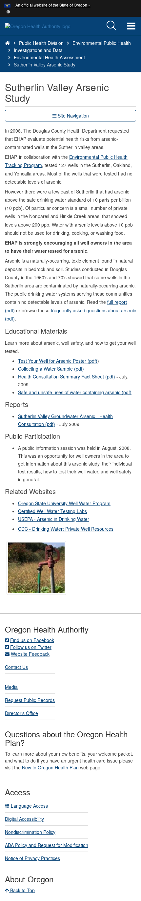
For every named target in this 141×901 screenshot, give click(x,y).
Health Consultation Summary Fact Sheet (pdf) (66, 376)
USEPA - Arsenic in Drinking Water (53, 519)
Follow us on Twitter (30, 647)
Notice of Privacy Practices (32, 858)
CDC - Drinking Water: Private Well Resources (65, 528)
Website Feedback (30, 654)
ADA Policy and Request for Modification (46, 845)
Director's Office (21, 713)
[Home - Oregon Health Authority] (7, 43)
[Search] (111, 26)
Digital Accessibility (24, 819)
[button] (8, 11)
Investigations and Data (38, 50)
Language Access (29, 805)
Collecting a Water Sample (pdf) (51, 368)
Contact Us (16, 667)
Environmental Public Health (101, 43)
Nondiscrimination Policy (30, 832)
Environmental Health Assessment (49, 57)
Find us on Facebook (32, 640)
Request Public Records (30, 700)
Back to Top (22, 890)
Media (11, 687)
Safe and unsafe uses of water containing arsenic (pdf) (74, 392)
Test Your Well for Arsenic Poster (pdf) (57, 361)
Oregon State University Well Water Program (64, 503)
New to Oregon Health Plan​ (50, 767)
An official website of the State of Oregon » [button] (53, 5)
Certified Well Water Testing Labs (52, 511)
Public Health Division (41, 43)
